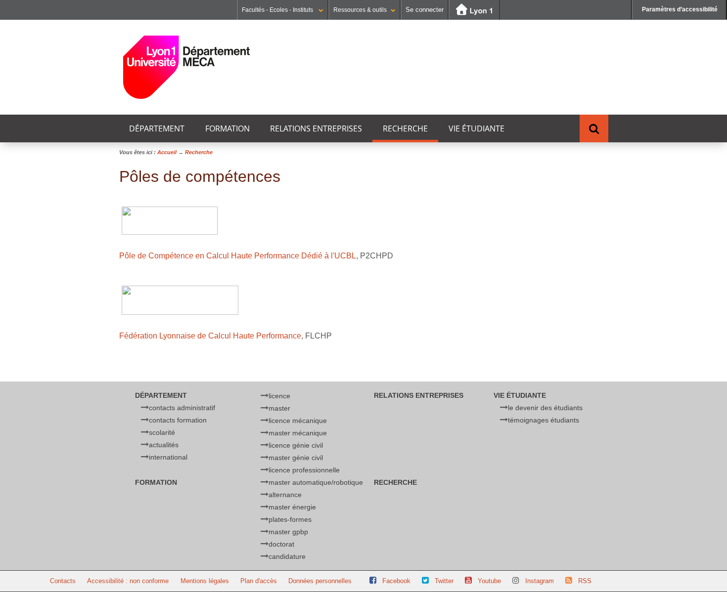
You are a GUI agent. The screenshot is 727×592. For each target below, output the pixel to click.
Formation (227, 128)
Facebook (396, 581)
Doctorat (281, 544)
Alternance (285, 495)
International (168, 457)
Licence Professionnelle (304, 470)
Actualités (164, 445)
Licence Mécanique (298, 420)
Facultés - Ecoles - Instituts (278, 9)
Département (156, 128)
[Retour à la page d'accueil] (186, 67)
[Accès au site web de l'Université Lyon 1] (474, 10)
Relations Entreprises (316, 128)
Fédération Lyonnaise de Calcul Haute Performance (210, 336)
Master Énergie (292, 507)
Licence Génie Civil (296, 445)
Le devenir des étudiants (545, 408)
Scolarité (162, 432)
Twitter (444, 581)
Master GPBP (288, 532)
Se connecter (425, 9)
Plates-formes (290, 519)
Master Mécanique (298, 433)
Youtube (489, 581)
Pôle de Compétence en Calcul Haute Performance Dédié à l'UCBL (237, 256)
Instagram (539, 581)
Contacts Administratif (182, 408)
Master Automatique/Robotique (316, 482)
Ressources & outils (360, 9)
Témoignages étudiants (543, 420)
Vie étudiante (476, 128)
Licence (279, 396)
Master (279, 408)
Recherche (405, 128)
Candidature (287, 556)
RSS (584, 581)
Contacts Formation (178, 420)
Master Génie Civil (296, 458)
